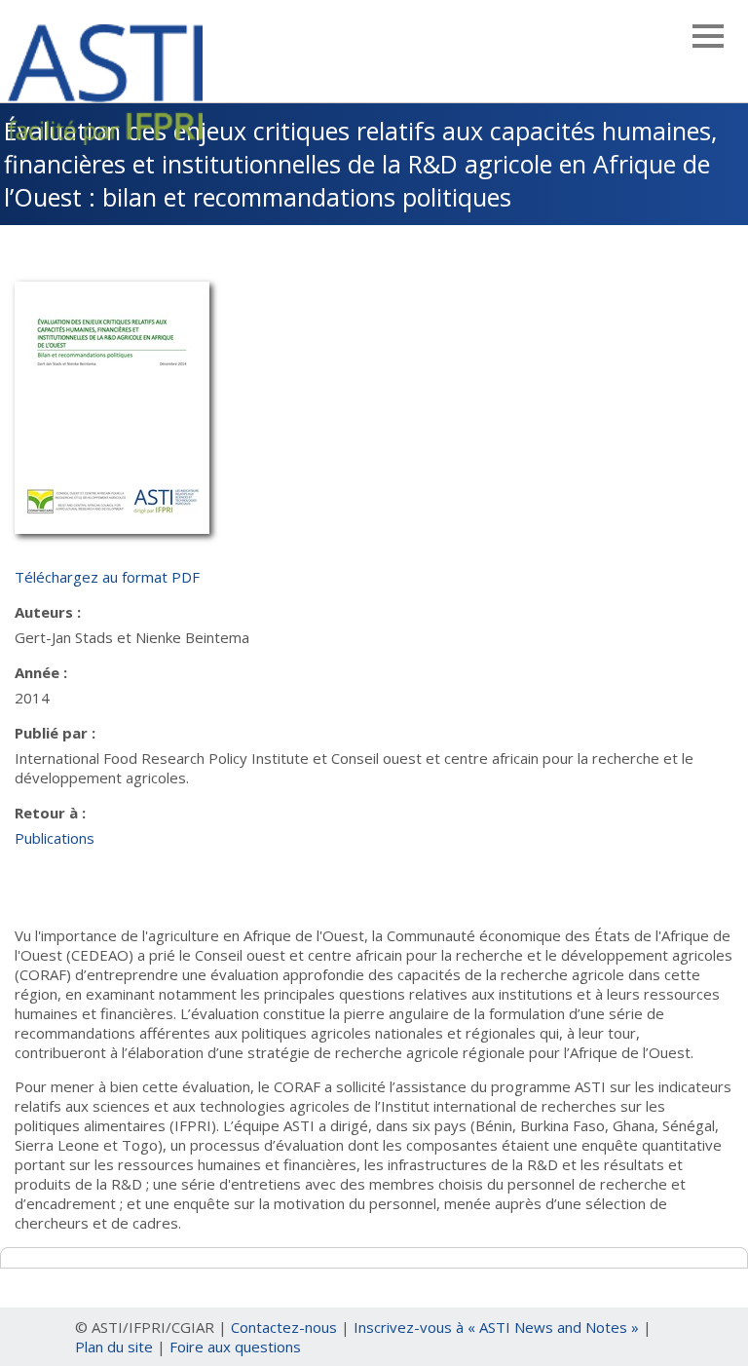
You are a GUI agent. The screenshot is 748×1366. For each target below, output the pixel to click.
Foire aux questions (235, 1346)
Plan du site (114, 1346)
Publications (54, 838)
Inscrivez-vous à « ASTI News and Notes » (496, 1327)
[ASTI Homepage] (105, 82)
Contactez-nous (284, 1327)
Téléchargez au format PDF (107, 577)
